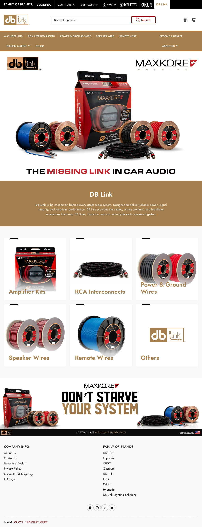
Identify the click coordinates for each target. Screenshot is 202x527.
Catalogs (9, 479)
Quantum (109, 468)
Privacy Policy (12, 468)
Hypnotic (108, 489)
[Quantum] (109, 4)
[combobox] (103, 20)
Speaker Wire (105, 36)
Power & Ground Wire (75, 36)
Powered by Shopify (37, 522)
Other (40, 46)
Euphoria (108, 458)
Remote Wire (127, 36)
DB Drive (108, 453)
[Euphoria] (66, 4)
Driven (107, 484)
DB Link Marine (17, 46)
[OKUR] (146, 4)
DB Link (108, 474)
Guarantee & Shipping (18, 474)
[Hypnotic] (128, 4)
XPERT (107, 463)
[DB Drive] (43, 4)
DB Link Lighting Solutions (119, 495)
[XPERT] (89, 4)
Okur (106, 479)
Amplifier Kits (13, 36)
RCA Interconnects (41, 36)
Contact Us (10, 458)
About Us (168, 46)
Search (145, 20)
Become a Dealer (171, 36)
